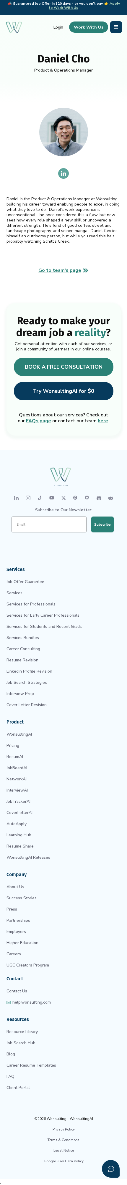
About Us (15, 887)
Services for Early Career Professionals (42, 615)
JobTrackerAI (18, 801)
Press (11, 909)
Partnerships (18, 920)
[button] (116, 27)
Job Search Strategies (26, 682)
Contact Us (16, 991)
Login (58, 27)
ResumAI (14, 756)
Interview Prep (20, 693)
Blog (10, 1054)
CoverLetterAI (19, 812)
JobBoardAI (16, 768)
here (103, 421)
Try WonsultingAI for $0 (63, 391)
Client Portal (18, 1087)
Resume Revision (22, 660)
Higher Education (22, 943)
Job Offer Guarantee (25, 582)
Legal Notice (63, 1150)
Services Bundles (22, 638)
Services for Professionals (31, 604)
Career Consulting (23, 649)
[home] (14, 27)
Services (14, 593)
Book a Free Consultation (63, 366)
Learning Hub (18, 835)
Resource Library (22, 1032)
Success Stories (21, 898)
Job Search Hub (20, 1043)
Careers (13, 954)
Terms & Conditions (63, 1140)
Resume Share (20, 846)
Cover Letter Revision (26, 705)
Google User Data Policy (64, 1161)
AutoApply (16, 824)
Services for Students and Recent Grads (44, 626)
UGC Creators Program (27, 965)
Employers (16, 931)
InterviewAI (17, 790)
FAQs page (38, 421)
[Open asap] (111, 1169)
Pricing (12, 745)
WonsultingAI (19, 734)
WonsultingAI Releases (28, 857)
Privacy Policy (64, 1129)
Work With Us (88, 27)
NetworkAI (16, 779)
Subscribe (102, 524)
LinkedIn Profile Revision (29, 671)
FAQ (10, 1076)
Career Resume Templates (31, 1065)
